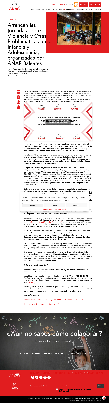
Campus (54, 4)
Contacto (98, 9)
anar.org (31, 282)
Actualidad (89, 9)
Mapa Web (30, 398)
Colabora (68, 9)
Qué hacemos (46, 9)
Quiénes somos (35, 9)
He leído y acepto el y (75, 390)
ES (70, 4)
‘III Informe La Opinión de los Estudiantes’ (44, 222)
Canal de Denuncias (96, 398)
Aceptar (32, 205)
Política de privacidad (56, 209)
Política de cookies (47, 209)
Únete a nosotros (58, 9)
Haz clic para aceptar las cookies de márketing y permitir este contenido (58, 121)
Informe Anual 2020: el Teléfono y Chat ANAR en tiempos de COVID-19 (53, 299)
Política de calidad (69, 398)
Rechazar (54, 205)
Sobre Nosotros (35, 373)
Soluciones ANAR (78, 9)
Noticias (24, 69)
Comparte (62, 4)
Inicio (9, 69)
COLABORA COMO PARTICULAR (28, 353)
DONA (84, 4)
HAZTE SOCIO (95, 4)
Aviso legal (64, 209)
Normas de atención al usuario (82, 398)
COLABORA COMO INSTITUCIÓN (80, 353)
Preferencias (76, 205)
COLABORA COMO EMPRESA (54, 353)
